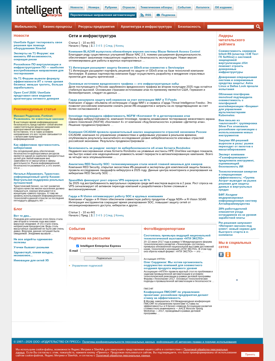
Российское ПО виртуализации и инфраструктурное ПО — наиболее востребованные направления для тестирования (39, 69)
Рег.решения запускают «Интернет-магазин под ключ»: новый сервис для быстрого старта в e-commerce (237, 228)
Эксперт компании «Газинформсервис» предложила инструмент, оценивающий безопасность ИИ (236, 160)
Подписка (168, 14)
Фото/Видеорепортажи (164, 229)
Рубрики (111, 7)
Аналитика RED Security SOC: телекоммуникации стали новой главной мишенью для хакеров (136, 164)
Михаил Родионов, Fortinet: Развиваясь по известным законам (39, 117)
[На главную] (39, 16)
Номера (93, 7)
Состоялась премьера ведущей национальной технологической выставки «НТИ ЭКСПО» (177, 237)
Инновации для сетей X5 (31, 260)
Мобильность (26, 26)
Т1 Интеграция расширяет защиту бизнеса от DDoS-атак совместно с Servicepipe (126, 67)
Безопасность (189, 26)
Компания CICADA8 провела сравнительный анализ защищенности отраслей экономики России (138, 131)
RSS (148, 14)
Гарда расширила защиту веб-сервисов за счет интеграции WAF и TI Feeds (123, 99)
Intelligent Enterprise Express (100, 245)
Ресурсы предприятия (96, 26)
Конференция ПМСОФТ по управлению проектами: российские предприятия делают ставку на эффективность (176, 294)
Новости (76, 7)
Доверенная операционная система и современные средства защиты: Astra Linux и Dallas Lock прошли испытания (238, 83)
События (184, 7)
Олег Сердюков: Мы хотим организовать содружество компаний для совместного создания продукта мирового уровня (173, 265)
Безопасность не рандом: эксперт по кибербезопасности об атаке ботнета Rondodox (129, 148)
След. (109, 45)
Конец (120, 45)
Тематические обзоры (156, 7)
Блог (18, 209)
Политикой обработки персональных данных (123, 355)
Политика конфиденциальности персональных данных (118, 341)
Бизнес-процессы (57, 26)
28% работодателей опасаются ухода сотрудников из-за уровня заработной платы (237, 213)
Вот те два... (22, 215)
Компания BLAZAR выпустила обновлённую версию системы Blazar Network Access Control (134, 51)
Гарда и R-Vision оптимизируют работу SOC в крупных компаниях (116, 196)
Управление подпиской (87, 265)
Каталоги (202, 7)
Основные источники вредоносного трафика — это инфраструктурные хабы (124, 83)
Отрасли (129, 7)
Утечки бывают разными (31, 247)
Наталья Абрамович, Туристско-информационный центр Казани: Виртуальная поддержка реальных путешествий (39, 178)
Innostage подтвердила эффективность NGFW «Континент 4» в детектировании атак (129, 115)
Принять (250, 354)
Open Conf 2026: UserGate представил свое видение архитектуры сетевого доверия (36, 95)
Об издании (223, 7)
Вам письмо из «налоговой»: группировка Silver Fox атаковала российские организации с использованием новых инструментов (238, 128)
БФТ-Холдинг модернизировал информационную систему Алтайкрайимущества (238, 199)
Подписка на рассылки (89, 238)
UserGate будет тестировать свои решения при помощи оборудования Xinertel (38, 45)
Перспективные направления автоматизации (102, 14)
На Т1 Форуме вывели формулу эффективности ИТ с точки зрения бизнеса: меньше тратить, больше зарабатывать (38, 83)
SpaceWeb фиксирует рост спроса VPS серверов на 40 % (109, 180)
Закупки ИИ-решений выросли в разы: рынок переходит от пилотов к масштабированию (236, 145)
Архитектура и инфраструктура (146, 26)
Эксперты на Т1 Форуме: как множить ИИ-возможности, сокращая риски (34, 56)
